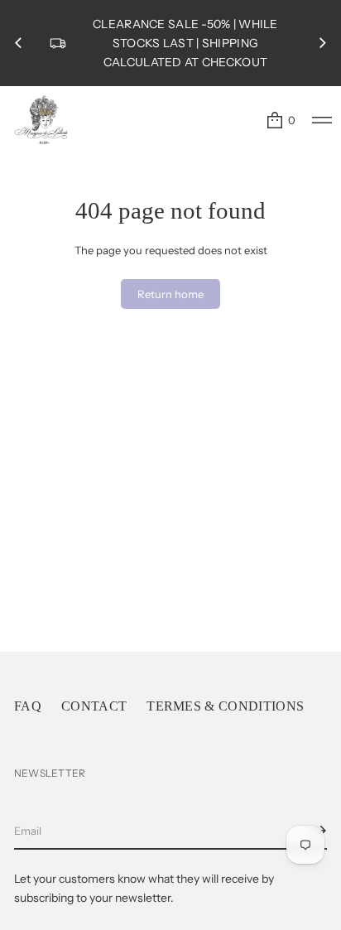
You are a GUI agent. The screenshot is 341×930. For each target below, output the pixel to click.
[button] (280, 120)
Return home (170, 294)
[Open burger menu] (322, 120)
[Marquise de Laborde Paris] (41, 120)
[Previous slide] (18, 43)
